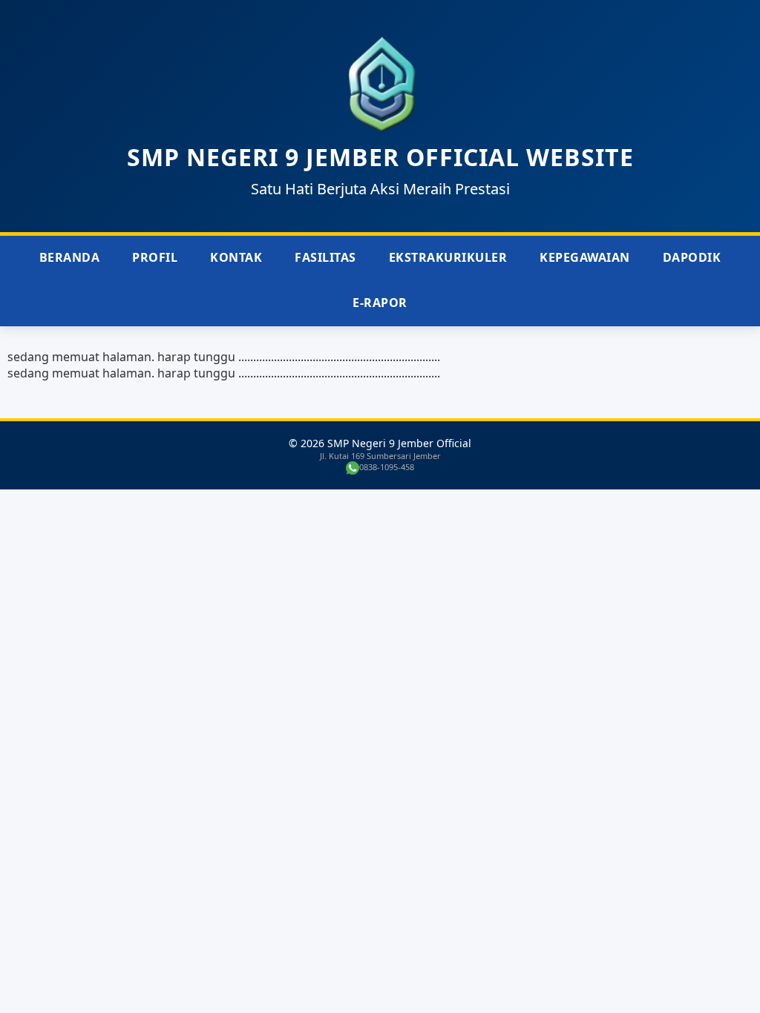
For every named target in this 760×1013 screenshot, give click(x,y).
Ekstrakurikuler (448, 257)
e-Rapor (380, 302)
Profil (154, 257)
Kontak (236, 257)
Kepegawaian (585, 257)
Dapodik (692, 257)
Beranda (69, 257)
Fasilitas (325, 257)
